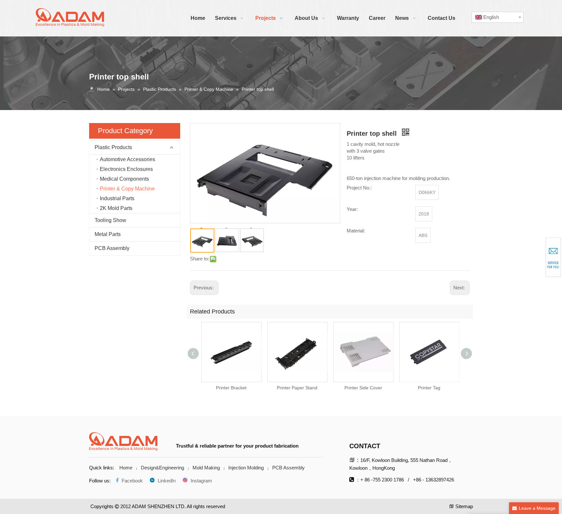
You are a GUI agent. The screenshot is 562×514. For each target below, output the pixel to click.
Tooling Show (110, 220)
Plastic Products (113, 147)
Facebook (131, 480)
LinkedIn (165, 480)
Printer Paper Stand (297, 387)
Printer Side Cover (363, 387)
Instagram (200, 480)
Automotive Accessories (127, 159)
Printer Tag (429, 387)
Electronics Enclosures (126, 169)
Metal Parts (108, 234)
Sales (538, 256)
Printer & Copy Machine (127, 188)
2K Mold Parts (116, 208)
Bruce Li (538, 254)
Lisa (538, 259)
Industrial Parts (117, 198)
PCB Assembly (112, 248)
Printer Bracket (231, 387)
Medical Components (124, 179)
